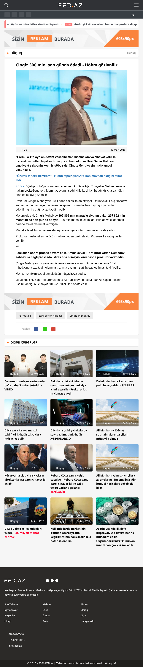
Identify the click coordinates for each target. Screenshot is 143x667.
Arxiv (45, 621)
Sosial (46, 610)
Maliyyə (47, 604)
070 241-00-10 (16, 634)
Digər (84, 615)
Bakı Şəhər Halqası (50, 315)
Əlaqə (7, 621)
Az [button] (133, 14)
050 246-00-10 (17, 640)
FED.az (21, 186)
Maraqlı (85, 610)
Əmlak (46, 615)
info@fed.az (15, 645)
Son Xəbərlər (11, 604)
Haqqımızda (87, 621)
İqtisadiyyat (11, 610)
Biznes (84, 604)
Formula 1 (25, 315)
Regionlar (9, 615)
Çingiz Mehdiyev (79, 315)
